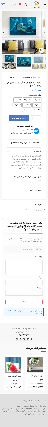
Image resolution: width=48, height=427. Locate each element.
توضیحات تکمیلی (34, 190)
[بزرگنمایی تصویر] (41, 50)
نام (41, 277)
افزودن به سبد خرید (19, 118)
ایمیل (40, 287)
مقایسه (36, 142)
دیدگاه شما (38, 256)
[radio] (37, 100)
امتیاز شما (39, 249)
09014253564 (28, 411)
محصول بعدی (8, 77)
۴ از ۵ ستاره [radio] (26, 249)
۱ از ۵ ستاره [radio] (32, 249)
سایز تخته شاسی (34, 95)
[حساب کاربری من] (25, 4)
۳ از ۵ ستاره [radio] (28, 249)
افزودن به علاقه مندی (18, 142)
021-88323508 (31, 408)
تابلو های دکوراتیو (29, 77)
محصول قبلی (13, 77)
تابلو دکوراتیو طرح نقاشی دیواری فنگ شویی (27, 178)
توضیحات (37, 151)
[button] (35, 386)
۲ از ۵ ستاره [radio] (30, 249)
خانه (39, 77)
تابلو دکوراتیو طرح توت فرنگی (14, 378)
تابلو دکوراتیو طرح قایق (36, 377)
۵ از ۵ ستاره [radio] (24, 249)
